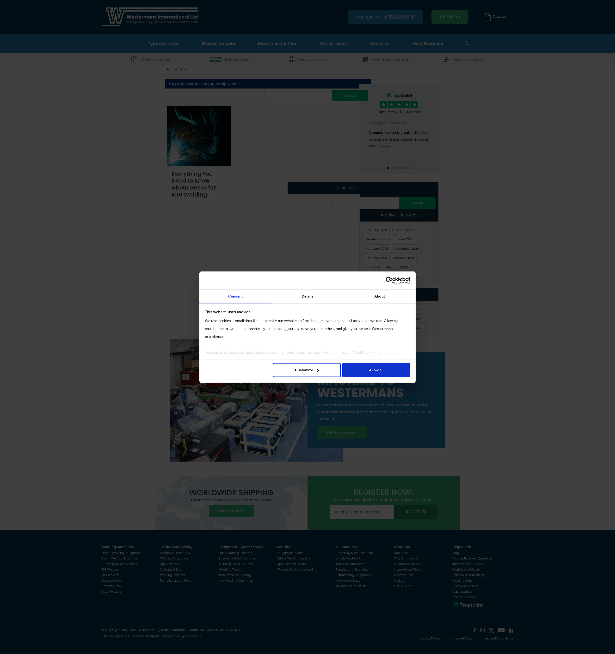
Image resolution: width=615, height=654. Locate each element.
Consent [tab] (235, 296)
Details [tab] (308, 296)
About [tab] (379, 296)
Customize (304, 370)
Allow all (376, 370)
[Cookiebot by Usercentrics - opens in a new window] (389, 280)
